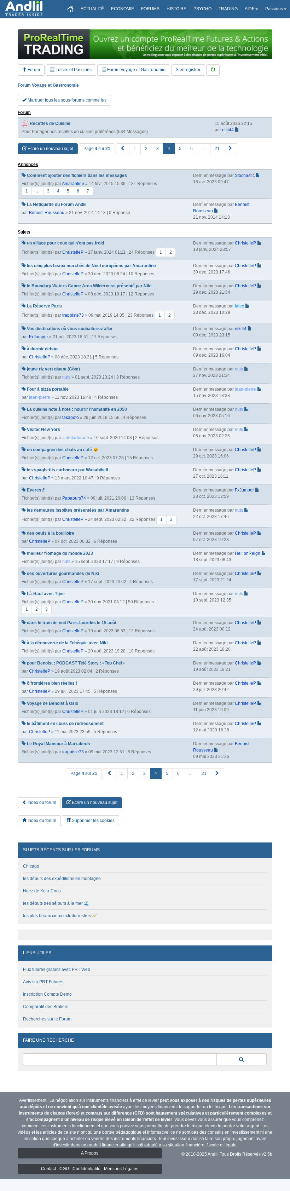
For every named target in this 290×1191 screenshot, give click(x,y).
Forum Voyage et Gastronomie (136, 69)
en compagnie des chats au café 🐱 (62, 449)
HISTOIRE (176, 8)
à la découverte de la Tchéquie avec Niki (67, 642)
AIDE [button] (250, 8)
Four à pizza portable (48, 389)
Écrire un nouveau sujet (50, 148)
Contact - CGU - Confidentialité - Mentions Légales (89, 1168)
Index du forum (41, 802)
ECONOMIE (122, 8)
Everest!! (36, 490)
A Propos (89, 1153)
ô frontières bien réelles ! (52, 683)
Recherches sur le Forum (47, 1019)
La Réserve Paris (44, 306)
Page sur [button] (96, 148)
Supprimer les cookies (93, 820)
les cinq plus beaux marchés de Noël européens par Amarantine (91, 265)
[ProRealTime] (145, 44)
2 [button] (146, 148)
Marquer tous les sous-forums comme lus (66, 100)
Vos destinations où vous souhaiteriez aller (70, 328)
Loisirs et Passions (73, 69)
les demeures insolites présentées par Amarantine (78, 510)
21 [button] (217, 148)
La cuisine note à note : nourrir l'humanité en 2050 (77, 409)
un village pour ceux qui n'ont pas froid (65, 243)
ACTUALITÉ (92, 8)
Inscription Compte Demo (47, 994)
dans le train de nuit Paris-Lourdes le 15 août (71, 622)
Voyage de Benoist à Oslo (52, 703)
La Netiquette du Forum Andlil (56, 204)
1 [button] (135, 148)
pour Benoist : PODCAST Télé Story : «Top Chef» (76, 663)
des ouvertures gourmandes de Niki (63, 573)
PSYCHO (202, 8)
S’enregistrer (188, 69)
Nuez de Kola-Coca (42, 890)
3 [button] (157, 148)
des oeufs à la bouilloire (50, 533)
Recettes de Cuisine (50, 123)
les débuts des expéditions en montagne (62, 878)
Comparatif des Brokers (45, 1006)
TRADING (228, 8)
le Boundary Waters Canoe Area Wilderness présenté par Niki (89, 285)
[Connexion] (213, 69)
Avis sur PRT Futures (43, 981)
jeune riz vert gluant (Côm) (53, 369)
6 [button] (191, 148)
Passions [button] (274, 8)
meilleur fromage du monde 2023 (60, 553)
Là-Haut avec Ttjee (46, 593)
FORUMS (150, 8)
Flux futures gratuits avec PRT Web (56, 969)
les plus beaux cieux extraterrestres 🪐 (60, 915)
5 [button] (180, 148)
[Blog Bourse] (24, 9)
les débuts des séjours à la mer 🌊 (56, 903)
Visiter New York (43, 429)
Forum (33, 69)
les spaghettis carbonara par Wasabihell (67, 469)
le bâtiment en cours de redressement (65, 723)
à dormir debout (43, 348)
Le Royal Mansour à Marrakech (58, 743)
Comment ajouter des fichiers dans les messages (77, 175)
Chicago (31, 866)
